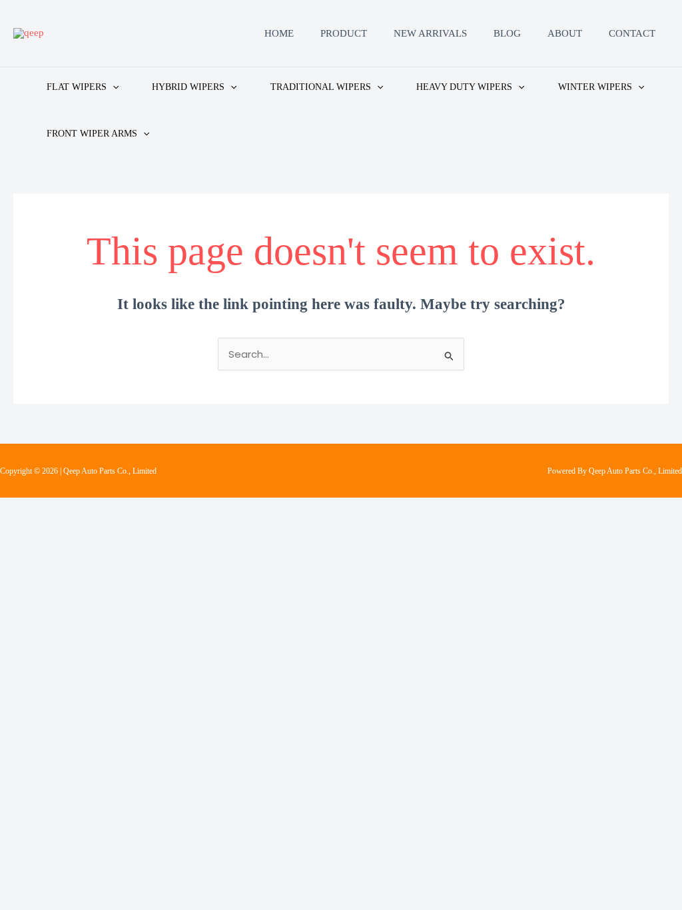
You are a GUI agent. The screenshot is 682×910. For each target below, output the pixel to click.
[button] (113, 87)
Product (343, 33)
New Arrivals (430, 33)
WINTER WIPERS (595, 87)
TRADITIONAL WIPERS (320, 87)
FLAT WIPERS (77, 87)
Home (279, 33)
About (564, 33)
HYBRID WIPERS (188, 87)
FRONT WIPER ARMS (92, 134)
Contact (632, 33)
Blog (507, 33)
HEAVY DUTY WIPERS (464, 87)
